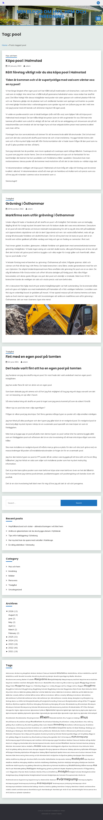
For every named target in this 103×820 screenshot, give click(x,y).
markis (47, 743)
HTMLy (63, 811)
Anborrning (19, 673)
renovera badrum (78, 752)
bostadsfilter (48, 683)
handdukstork (11, 718)
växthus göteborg (51, 786)
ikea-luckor (43, 725)
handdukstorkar (22, 718)
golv (70, 710)
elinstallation (87, 695)
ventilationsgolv (35, 789)
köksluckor (48, 731)
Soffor (36, 759)
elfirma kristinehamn (47, 695)
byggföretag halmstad (40, 689)
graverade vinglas (67, 713)
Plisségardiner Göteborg (37, 752)
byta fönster (77, 689)
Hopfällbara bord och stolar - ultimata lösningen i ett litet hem (35, 526)
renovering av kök (32, 755)
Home (4, 45)
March (11, 629)
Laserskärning (26, 737)
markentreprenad (38, 743)
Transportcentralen (72, 775)
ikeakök (50, 725)
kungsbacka (37, 734)
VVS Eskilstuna (11, 792)
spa (86, 759)
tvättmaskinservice (12, 780)
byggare (81, 686)
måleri (93, 740)
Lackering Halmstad (55, 734)
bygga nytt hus (61, 686)
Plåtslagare (93, 749)
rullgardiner (55, 755)
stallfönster (10, 765)
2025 (10, 637)
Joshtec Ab (70, 728)
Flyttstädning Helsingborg (50, 704)
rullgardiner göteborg (66, 755)
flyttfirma (9, 704)
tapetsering (70, 768)
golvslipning (77, 710)
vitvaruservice (89, 789)
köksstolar (10, 734)
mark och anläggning (13, 743)
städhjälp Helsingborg (72, 762)
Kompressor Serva (19, 734)
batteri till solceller (28, 679)
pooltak (60, 752)
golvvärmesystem (12, 713)
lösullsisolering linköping (40, 737)
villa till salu (67, 789)
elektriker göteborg (25, 692)
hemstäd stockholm (57, 718)
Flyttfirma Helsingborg (34, 704)
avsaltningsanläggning (62, 676)
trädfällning (53, 772)
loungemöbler (53, 737)
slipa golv (24, 759)
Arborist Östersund (43, 673)
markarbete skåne (26, 743)
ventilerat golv (58, 789)
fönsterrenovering (44, 707)
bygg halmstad (90, 683)
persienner (56, 749)
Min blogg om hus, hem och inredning (51, 14)
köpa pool (29, 734)
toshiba (39, 772)
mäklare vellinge (85, 740)
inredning (59, 724)
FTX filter (84, 707)
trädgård (64, 771)
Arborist (34, 673)
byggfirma (90, 685)
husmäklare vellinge (24, 722)
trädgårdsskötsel (24, 775)
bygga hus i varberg (48, 686)
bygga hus (20, 686)
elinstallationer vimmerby (59, 698)
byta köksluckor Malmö (90, 689)
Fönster (62, 704)
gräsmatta (28, 713)
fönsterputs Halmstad (13, 707)
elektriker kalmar (51, 692)
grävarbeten (36, 713)
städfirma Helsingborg (20, 762)
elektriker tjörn (88, 692)
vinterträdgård (78, 789)
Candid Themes (56, 814)
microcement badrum (20, 746)
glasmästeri (51, 710)
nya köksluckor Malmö (87, 746)
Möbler (11, 575)
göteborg (21, 713)
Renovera (12, 580)
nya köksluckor (74, 746)
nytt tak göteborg (12, 749)
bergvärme (41, 679)
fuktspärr (91, 707)
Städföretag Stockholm (57, 762)
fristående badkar (74, 707)
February (12, 633)
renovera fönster (91, 752)
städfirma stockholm (34, 762)
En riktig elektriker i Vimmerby (21, 545)
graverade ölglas (56, 713)
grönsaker (85, 713)
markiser (65, 743)
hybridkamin (80, 722)
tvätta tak (82, 775)
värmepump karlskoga (28, 783)
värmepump (68, 779)
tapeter (63, 768)
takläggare (32, 768)
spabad (91, 759)
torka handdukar (30, 772)
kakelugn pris (91, 728)
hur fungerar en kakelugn (72, 718)
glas (17, 710)
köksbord (31, 731)
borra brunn (39, 683)
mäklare (63, 740)
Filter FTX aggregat (90, 701)
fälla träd (23, 701)
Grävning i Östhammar (25, 203)
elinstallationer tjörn (44, 698)
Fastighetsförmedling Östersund (53, 701)
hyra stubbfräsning (18, 725)
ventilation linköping (64, 786)
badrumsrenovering (14, 679)
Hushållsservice (11, 722)
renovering (21, 755)
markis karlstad (56, 743)
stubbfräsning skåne (78, 765)
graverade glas (45, 713)
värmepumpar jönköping (63, 783)
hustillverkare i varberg (67, 722)
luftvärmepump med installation (32, 740)
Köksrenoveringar (84, 731)
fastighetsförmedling (33, 701)
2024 (10, 640)
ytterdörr (20, 792)
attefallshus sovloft (12, 676)
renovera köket (11, 755)
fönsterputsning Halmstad (29, 707)
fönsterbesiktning (72, 704)
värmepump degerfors (86, 780)
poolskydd (54, 752)
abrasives (10, 673)
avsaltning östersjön (47, 676)
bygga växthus (72, 686)
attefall (53, 673)
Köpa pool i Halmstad (24, 60)
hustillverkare (37, 721)
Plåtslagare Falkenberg (14, 752)
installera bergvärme (58, 728)
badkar (72, 676)
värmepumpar (45, 783)
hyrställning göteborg (32, 725)
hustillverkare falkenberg (51, 722)
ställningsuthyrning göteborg (24, 765)
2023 (10, 644)
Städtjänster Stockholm (87, 762)
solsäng (68, 759)
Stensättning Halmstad (51, 765)
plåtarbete (85, 749)
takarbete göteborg (20, 768)
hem (45, 717)
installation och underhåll (40, 728)
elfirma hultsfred (25, 695)
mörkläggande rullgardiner (60, 746)
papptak (42, 749)
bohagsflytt (31, 683)
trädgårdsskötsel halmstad (39, 775)
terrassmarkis (79, 768)
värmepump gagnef (13, 783)
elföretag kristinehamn (74, 695)
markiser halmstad (76, 743)
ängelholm (27, 673)
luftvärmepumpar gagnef (51, 740)
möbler (38, 746)
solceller (42, 759)
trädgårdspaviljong (12, 775)
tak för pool (10, 768)
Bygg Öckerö (11, 686)
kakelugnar (11, 731)
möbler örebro (47, 746)
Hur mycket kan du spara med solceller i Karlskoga (30, 540)
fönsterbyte (83, 704)
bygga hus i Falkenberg (34, 686)
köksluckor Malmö (59, 731)
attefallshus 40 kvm (76, 673)
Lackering (45, 734)
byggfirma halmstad (14, 689)
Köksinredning (39, 731)
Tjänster (21, 772)
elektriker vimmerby (13, 695)
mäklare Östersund (73, 740)
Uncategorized (15, 589)
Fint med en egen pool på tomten (33, 356)
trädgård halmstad (75, 772)
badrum (79, 676)
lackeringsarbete (68, 734)
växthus (42, 786)
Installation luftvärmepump (75, 725)
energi (70, 698)
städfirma (9, 762)
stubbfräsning (63, 765)
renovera (67, 752)
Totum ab (46, 772)
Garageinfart (11, 710)
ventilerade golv (47, 789)
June (10, 618)
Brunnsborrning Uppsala (72, 683)
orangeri (36, 749)
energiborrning (78, 698)
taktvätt (57, 768)
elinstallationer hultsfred (14, 698)
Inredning (12, 571)
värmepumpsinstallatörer (14, 786)
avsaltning (36, 676)
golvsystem (85, 710)
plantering (77, 749)
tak (95, 765)
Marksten (9, 746)
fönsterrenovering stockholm (59, 707)
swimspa (90, 765)
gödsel (66, 710)
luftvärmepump (80, 736)
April (10, 626)
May (10, 622)
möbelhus (31, 746)
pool (48, 752)
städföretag (45, 762)
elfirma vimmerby (61, 695)
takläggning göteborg (45, 768)
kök (26, 731)
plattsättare (25, 752)
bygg (83, 683)
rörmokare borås (45, 755)
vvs (95, 789)
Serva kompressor (87, 755)
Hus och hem (11, 56)
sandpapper (77, 755)
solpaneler (61, 759)
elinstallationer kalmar (30, 698)
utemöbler (45, 780)
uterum (53, 780)
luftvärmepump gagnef (14, 740)
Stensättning (38, 765)
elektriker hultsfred (38, 692)
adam (28, 66)
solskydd (78, 758)
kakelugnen (19, 731)
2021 (10, 651)
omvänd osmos (27, 749)
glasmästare (25, 710)
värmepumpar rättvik (79, 783)
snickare (30, 759)
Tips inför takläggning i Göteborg (23, 535)
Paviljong (49, 749)
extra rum (16, 701)
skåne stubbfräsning (13, 759)
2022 (10, 647)
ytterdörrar (27, 792)
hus (85, 717)
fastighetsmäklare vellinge (74, 701)
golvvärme (93, 710)
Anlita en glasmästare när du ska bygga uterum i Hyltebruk (34, 531)
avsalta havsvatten (26, 676)
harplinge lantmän (33, 718)
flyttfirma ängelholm (20, 704)
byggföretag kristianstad (55, 689)
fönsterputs (92, 704)
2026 (10, 611)
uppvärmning (24, 780)
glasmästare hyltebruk (38, 710)
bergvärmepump (55, 679)
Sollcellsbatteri (51, 759)
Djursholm (10, 692)
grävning (77, 713)
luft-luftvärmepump (64, 737)
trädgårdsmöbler (89, 772)
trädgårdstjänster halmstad (56, 775)
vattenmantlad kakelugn (31, 786)
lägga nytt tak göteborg (81, 734)
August (11, 615)
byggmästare (69, 689)
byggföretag (27, 689)
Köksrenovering (72, 731)
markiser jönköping (89, 743)
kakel (77, 728)
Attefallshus (62, 673)
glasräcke (60, 710)
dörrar (16, 692)
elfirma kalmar (35, 695)
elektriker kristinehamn (64, 692)
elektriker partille (78, 692)
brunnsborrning (58, 683)
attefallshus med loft (90, 673)
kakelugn (83, 728)
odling (20, 749)
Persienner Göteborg (67, 749)
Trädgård (10, 198)
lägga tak (18, 737)
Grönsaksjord (93, 713)
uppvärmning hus (34, 780)
